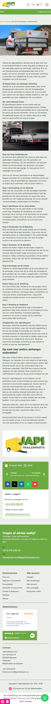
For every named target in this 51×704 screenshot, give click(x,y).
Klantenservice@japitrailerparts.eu (20, 557)
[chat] (45, 698)
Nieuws (7, 21)
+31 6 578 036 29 (14, 504)
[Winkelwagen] (33, 4)
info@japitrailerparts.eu (17, 514)
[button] (8, 484)
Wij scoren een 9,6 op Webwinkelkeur (27, 688)
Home (2, 21)
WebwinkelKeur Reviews (14, 698)
